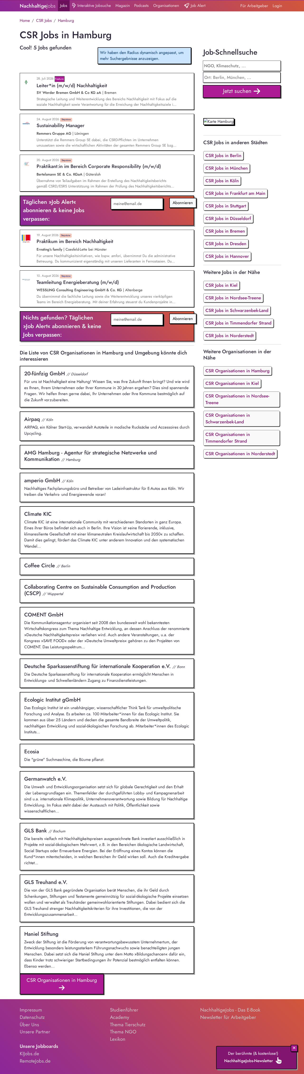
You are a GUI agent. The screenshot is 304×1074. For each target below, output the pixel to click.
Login (277, 6)
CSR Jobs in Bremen (225, 231)
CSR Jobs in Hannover (227, 256)
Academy (119, 1017)
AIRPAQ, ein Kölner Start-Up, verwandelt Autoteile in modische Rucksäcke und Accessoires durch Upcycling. (107, 425)
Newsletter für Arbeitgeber (228, 1017)
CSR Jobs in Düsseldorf (228, 218)
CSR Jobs (44, 20)
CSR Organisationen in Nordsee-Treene (237, 399)
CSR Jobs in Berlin (223, 155)
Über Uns (29, 1024)
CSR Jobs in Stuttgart (225, 206)
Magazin (122, 5)
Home (25, 20)
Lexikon (117, 1039)
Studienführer (124, 1009)
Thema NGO (123, 1031)
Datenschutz (32, 1017)
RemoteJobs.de (35, 1060)
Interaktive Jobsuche (93, 5)
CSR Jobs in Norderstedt (229, 335)
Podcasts (141, 5)
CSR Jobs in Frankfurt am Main (235, 193)
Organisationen (166, 5)
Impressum (31, 1009)
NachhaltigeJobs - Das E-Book (230, 1009)
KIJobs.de (29, 1053)
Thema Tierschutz (127, 1024)
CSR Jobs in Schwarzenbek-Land (236, 310)
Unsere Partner (35, 1031)
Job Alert (197, 5)
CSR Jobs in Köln (222, 180)
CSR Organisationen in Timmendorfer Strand (227, 437)
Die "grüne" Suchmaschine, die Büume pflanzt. (64, 755)
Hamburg (66, 20)
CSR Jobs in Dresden (225, 243)
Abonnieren (183, 202)
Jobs (63, 5)
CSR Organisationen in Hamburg (62, 980)
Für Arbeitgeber (254, 6)
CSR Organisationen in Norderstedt (240, 453)
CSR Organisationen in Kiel (232, 383)
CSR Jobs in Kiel (221, 285)
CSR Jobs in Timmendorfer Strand (238, 323)
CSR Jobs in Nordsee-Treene (233, 298)
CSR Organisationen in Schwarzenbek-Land (227, 418)
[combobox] (242, 77)
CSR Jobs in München (226, 168)
